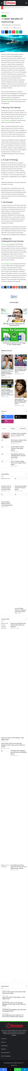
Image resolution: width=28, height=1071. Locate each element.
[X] (5, 287)
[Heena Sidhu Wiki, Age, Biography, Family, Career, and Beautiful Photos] (7, 361)
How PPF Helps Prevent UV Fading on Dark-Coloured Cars (20, 610)
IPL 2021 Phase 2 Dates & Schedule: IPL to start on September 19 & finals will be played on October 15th (7, 391)
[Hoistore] (10, 3)
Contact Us (3, 1038)
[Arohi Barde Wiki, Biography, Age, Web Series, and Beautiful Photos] (5, 806)
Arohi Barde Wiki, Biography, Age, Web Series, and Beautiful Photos (19, 752)
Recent (4, 428)
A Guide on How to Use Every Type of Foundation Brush (6, 487)
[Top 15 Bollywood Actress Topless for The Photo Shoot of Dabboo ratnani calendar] (5, 921)
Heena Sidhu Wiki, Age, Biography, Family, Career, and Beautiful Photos (7, 373)
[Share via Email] (22, 287)
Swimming (4, 244)
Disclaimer (3, 1049)
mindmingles (6, 27)
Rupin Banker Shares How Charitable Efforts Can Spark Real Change (18, 455)
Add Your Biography (5, 1056)
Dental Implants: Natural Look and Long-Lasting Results (17, 448)
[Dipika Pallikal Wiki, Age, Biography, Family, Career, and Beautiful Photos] (21, 388)
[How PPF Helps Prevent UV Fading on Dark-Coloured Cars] (21, 550)
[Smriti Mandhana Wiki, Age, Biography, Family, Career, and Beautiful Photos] (21, 360)
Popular (13, 428)
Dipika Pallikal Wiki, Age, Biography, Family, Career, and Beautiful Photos (21, 401)
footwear (6, 99)
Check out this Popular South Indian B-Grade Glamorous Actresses (18, 625)
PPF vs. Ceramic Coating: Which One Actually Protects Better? (18, 463)
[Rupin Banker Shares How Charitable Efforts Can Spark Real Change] (6, 456)
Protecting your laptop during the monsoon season (21, 487)
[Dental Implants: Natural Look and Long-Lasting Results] (6, 449)
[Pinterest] (14, 287)
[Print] (25, 287)
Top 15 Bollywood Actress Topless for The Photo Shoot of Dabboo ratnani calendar (19, 866)
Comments (23, 428)
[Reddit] (17, 287)
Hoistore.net (14, 1065)
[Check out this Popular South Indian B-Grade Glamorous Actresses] (5, 679)
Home (4, 12)
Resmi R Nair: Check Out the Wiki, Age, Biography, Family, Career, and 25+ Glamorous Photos (13, 745)
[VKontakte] (19, 287)
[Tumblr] (11, 287)
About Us (3, 1042)
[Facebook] (2, 287)
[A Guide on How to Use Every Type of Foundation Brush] (6, 435)
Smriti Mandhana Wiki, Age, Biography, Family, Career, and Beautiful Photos (21, 370)
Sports (7, 12)
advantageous (7, 263)
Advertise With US (5, 1052)
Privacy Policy (4, 1045)
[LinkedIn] (8, 287)
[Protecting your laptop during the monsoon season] (6, 442)
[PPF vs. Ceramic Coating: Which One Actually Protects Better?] (6, 463)
